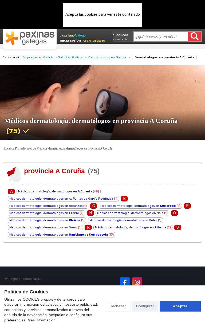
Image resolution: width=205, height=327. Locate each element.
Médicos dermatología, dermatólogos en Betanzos (45, 206)
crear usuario (94, 40)
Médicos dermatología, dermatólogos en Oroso (43, 227)
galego (81, 35)
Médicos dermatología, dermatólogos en (55, 191)
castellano (67, 35)
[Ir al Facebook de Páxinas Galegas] (125, 282)
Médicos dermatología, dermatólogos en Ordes (123, 220)
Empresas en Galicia (38, 57)
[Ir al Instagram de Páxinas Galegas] (137, 282)
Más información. (42, 320)
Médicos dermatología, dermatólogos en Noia (130, 213)
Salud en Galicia (70, 57)
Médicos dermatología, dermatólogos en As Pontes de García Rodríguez (61, 198)
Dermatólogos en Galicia (107, 57)
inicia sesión (70, 40)
